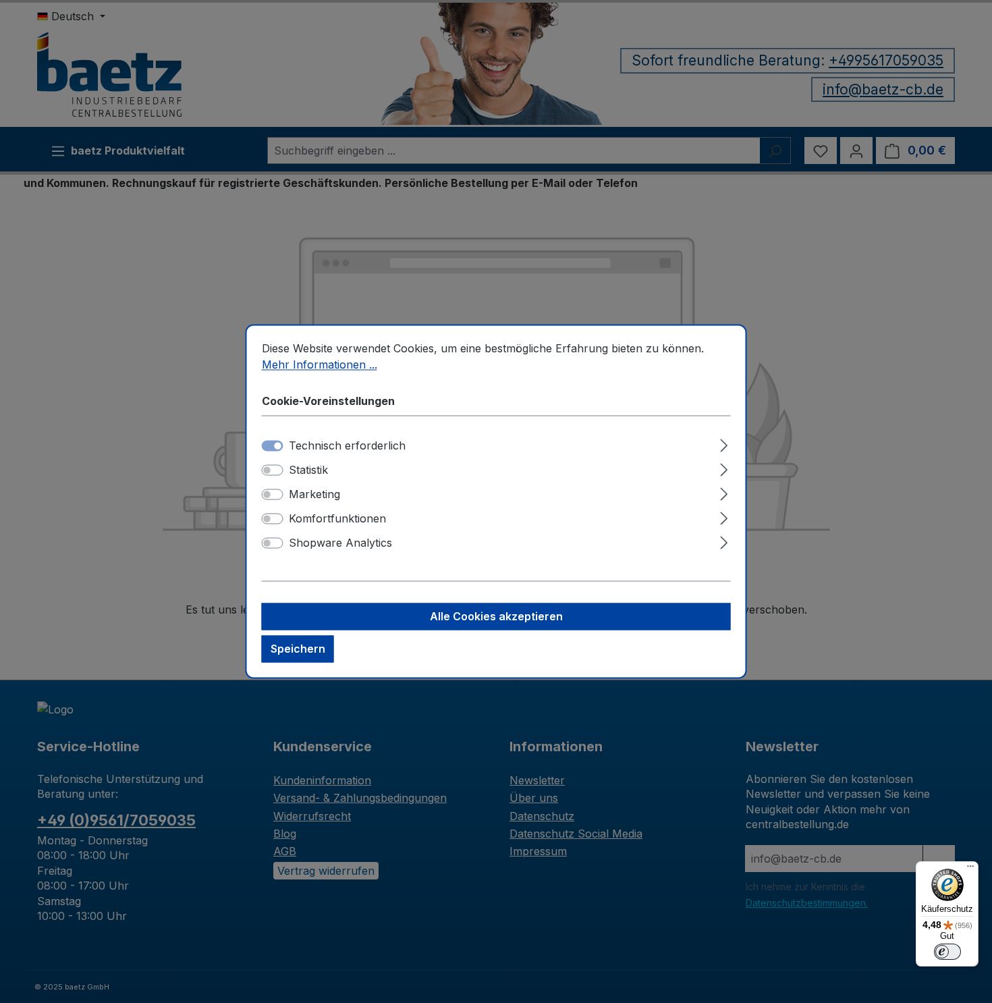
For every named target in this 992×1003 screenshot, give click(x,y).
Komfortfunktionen (337, 519)
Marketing (314, 495)
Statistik (308, 470)
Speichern (298, 649)
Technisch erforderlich (347, 446)
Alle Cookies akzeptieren (496, 617)
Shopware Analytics (340, 543)
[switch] (272, 470)
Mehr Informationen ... (319, 364)
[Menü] (970, 869)
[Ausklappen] (723, 443)
